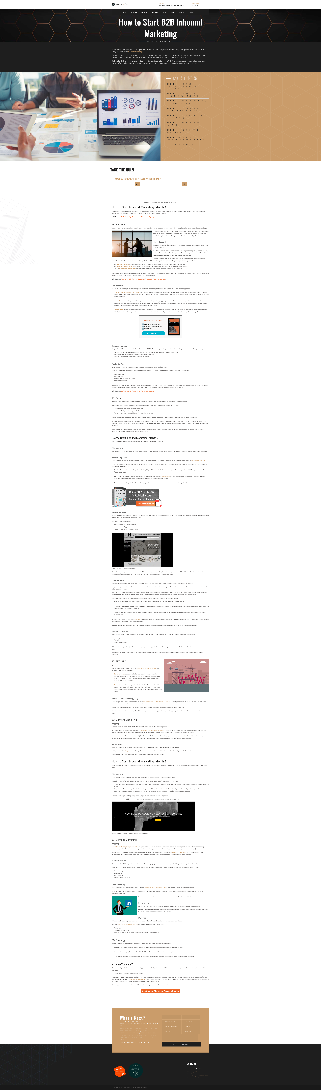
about (173, 12)
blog (164, 12)
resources (154, 12)
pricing (181, 12)
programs (133, 12)
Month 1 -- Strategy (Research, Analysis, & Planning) (182, 86)
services (144, 12)
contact (191, 12)
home (124, 12)
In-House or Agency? (180, 145)
